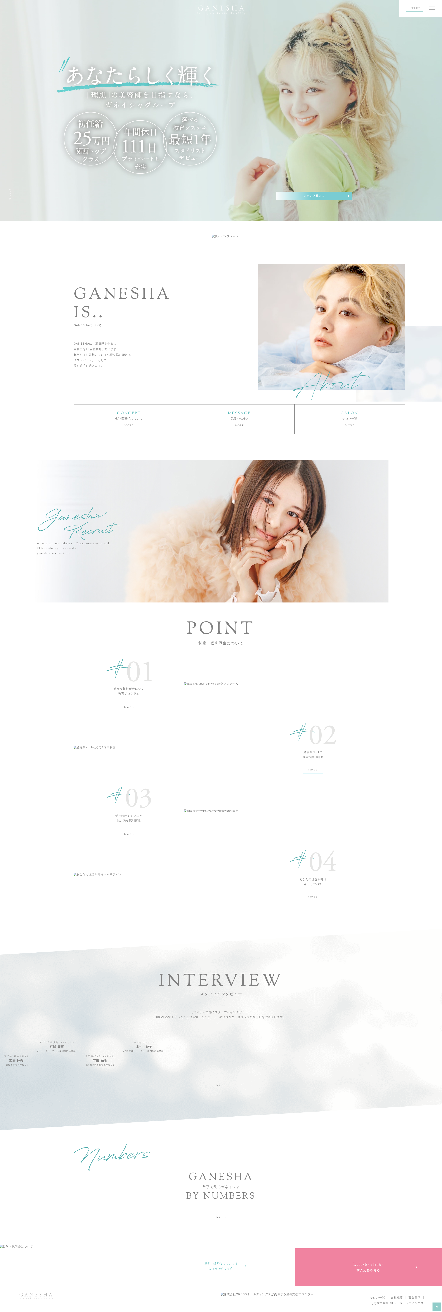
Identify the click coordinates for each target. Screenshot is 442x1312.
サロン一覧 (377, 1297)
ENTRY (415, 8)
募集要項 (415, 1297)
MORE (129, 707)
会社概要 (397, 1297)
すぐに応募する (314, 195)
